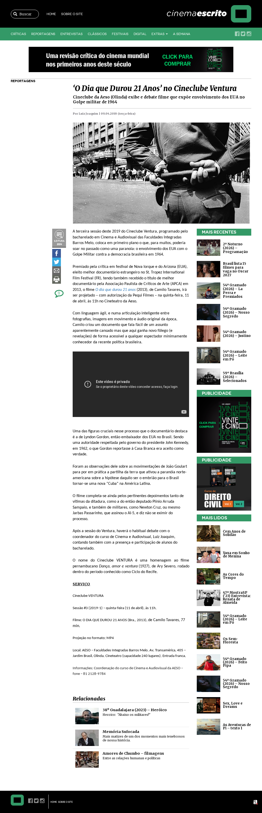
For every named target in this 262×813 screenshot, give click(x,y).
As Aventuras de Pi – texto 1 (237, 726)
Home (51, 14)
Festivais (120, 34)
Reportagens (43, 34)
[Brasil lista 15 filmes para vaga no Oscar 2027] (208, 269)
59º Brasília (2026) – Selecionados (235, 377)
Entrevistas (71, 34)
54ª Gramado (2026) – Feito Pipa (235, 662)
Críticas (18, 34)
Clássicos (97, 34)
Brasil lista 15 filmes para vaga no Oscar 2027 (235, 269)
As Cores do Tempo (233, 576)
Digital (140, 34)
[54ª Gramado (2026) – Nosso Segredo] (208, 312)
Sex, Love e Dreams (233, 705)
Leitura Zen (59, 238)
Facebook (237, 33)
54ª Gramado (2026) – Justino (237, 334)
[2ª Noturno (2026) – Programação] (208, 247)
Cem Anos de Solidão (234, 533)
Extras (158, 34)
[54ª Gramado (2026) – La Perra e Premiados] (208, 290)
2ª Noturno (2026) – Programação (235, 248)
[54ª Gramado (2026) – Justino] (208, 333)
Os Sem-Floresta (230, 640)
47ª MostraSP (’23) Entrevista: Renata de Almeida (237, 597)
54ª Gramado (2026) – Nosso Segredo (236, 312)
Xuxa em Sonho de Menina (236, 554)
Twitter (243, 33)
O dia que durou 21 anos (115, 290)
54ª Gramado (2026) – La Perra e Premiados (234, 291)
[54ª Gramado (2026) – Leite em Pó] (208, 355)
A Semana (181, 34)
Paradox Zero (256, 802)
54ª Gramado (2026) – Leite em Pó (235, 355)
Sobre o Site (72, 14)
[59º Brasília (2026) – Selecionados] (208, 376)
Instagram (249, 33)
